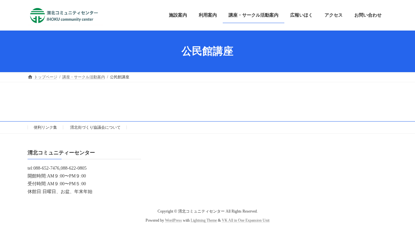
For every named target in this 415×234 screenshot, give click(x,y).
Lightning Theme (204, 220)
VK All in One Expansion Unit (245, 220)
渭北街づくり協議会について (95, 127)
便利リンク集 (45, 127)
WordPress (173, 220)
